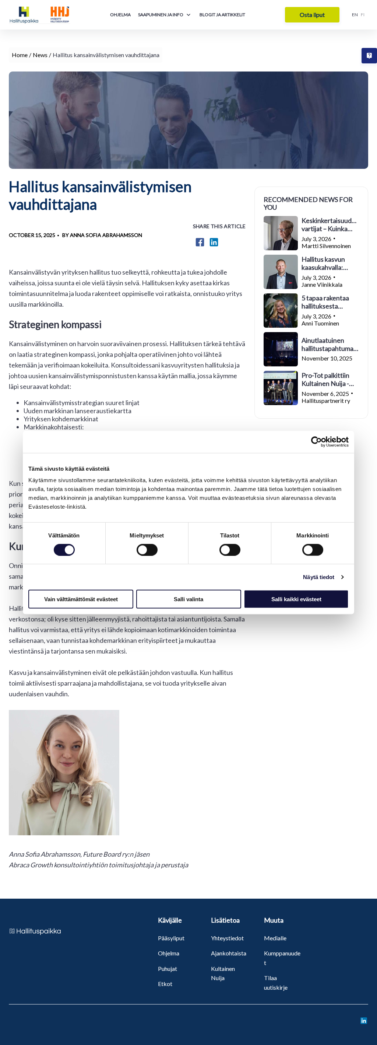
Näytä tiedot (318, 577)
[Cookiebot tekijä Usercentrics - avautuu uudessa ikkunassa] (316, 441)
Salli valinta (188, 599)
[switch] (147, 549)
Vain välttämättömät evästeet (81, 599)
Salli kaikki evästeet (296, 599)
